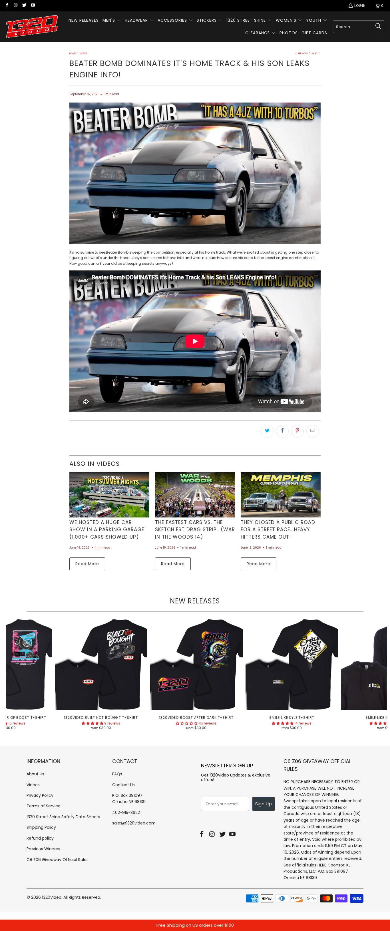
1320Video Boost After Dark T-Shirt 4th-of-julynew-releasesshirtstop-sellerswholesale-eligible (196, 663)
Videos (33, 785)
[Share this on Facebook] (282, 431)
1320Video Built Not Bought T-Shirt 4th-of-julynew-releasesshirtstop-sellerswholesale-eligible (101, 663)
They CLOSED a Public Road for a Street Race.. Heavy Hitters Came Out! (278, 529)
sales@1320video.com (134, 823)
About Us (35, 774)
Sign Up (263, 803)
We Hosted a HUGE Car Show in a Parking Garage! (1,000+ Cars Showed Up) (107, 529)
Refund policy (40, 838)
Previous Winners (43, 849)
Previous (302, 53)
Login (360, 5)
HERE (321, 865)
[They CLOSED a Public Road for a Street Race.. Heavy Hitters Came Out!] (281, 494)
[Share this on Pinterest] (297, 431)
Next (315, 53)
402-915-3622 (126, 812)
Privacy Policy (40, 795)
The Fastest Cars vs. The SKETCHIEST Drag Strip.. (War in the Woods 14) (195, 529)
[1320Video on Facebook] (6, 5)
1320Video (51, 897)
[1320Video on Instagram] (15, 5)
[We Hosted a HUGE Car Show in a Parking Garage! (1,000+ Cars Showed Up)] (109, 494)
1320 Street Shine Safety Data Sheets (63, 817)
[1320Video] (32, 26)
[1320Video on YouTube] (32, 5)
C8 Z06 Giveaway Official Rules (58, 859)
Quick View (196, 676)
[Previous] (15, 676)
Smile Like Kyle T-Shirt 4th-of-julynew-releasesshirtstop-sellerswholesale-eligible (292, 663)
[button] (111, 20)
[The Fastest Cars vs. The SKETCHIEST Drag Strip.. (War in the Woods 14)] (195, 494)
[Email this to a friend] (312, 431)
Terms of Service (44, 806)
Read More (87, 564)
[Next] (377, 676)
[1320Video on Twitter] (24, 5)
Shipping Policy (41, 827)
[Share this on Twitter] (267, 431)
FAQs (117, 774)
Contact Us (123, 785)
